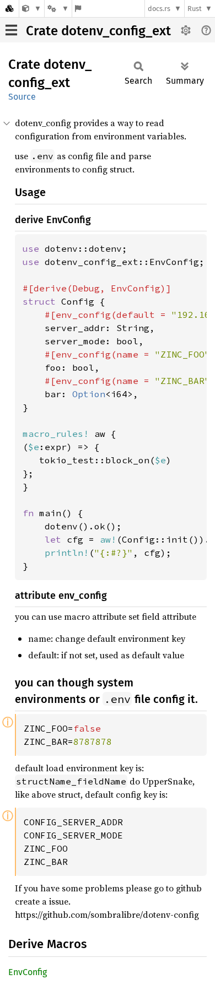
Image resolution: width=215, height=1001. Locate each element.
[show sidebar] (11, 30)
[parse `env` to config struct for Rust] (31, 8)
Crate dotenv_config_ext (98, 31)
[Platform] (58, 8)
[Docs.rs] (9, 8)
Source (22, 96)
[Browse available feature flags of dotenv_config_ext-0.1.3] (78, 8)
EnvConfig (27, 972)
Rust (194, 8)
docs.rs (159, 8)
